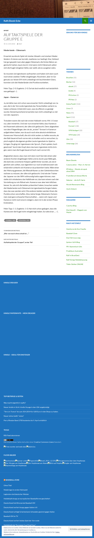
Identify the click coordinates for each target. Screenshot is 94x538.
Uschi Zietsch (71, 189)
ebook (71, 86)
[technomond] (9, 461)
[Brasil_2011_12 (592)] (47, 461)
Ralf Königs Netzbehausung (76, 260)
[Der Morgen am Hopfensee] (15, 463)
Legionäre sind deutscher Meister (16, 494)
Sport (6, 30)
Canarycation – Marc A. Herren (78, 165)
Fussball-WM (10, 220)
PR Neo (71, 100)
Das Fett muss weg (73, 238)
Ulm (68, 139)
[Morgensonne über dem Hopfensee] (70, 461)
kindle (71, 91)
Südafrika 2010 (24, 220)
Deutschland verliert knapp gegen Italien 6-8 (20, 507)
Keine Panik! (71, 104)
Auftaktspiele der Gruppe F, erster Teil (18, 240)
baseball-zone (12, 480)
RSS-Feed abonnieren (12, 435)
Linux (68, 108)
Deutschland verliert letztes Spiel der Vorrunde (21, 521)
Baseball (72, 122)
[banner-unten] (21, 461)
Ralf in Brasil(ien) (72, 255)
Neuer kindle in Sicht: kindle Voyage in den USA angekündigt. (27, 407)
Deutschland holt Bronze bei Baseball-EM (19, 503)
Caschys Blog (71, 206)
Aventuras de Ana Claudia (76, 229)
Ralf (20, 44)
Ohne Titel (8, 485)
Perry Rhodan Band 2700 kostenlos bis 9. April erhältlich (25, 420)
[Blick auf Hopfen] (55, 463)
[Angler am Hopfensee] (71, 463)
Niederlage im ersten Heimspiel (16, 490)
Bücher (69, 82)
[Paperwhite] (33, 461)
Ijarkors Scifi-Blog (73, 242)
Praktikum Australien (74, 251)
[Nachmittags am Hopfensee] (15, 465)
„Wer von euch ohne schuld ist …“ (16, 232)
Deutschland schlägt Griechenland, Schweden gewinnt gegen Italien (29, 512)
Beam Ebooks (71, 160)
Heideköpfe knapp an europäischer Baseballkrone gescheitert (27, 499)
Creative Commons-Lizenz (44, 442)
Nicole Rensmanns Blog (75, 184)
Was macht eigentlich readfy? (15, 403)
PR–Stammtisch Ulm (74, 247)
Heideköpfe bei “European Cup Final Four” (20, 525)
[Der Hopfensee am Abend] (37, 463)
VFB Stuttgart (74, 130)
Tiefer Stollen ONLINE (74, 264)
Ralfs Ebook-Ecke (12, 20)
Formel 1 (72, 126)
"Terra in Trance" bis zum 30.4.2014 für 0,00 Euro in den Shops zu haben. (31, 412)
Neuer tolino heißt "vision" (14, 416)
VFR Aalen (73, 135)
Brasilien (69, 78)
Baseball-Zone (71, 233)
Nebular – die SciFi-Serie (75, 180)
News (68, 113)
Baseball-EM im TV (11, 516)
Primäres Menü (91, 21)
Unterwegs (70, 144)
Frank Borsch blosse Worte (76, 176)
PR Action (72, 95)
